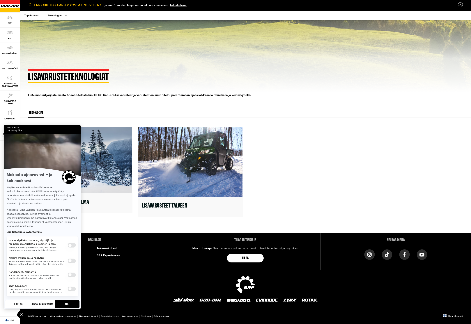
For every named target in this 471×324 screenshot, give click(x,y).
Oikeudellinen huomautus (63, 316)
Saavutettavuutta (129, 316)
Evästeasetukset (162, 316)
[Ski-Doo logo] (183, 300)
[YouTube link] (422, 254)
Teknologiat (55, 15)
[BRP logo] (245, 284)
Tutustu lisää (178, 5)
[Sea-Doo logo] (238, 300)
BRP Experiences (108, 255)
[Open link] (190, 172)
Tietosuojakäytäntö (88, 316)
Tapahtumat (31, 15)
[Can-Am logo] (210, 300)
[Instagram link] (369, 254)
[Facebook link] (404, 254)
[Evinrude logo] (267, 300)
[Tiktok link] (387, 254)
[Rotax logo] (310, 300)
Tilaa (245, 258)
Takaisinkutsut (107, 248)
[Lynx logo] (290, 300)
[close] (460, 4)
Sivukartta (146, 316)
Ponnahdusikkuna (109, 316)
